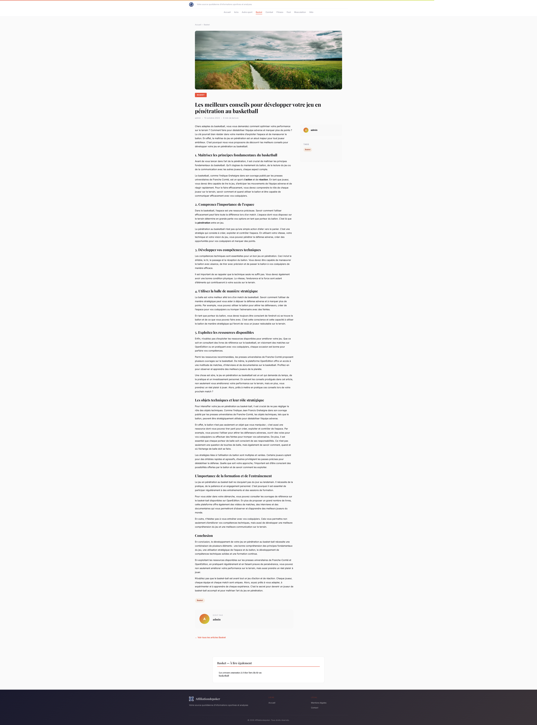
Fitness (279, 12)
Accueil (227, 12)
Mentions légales (318, 703)
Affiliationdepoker (208, 699)
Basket (259, 12)
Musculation (300, 12)
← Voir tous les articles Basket (210, 637)
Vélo (311, 12)
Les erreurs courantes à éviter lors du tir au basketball (240, 674)
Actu (236, 12)
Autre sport (247, 12)
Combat (269, 12)
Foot (289, 12)
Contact (314, 707)
